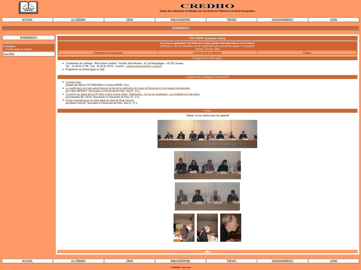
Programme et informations (108, 52)
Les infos (9, 53)
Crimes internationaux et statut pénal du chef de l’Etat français (100, 100)
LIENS (333, 19)
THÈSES (232, 260)
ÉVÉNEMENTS (28, 37)
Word (93, 69)
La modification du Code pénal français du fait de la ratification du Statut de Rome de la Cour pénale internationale (128, 88)
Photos (307, 52)
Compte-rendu (73, 82)
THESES (232, 19)
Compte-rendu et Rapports (207, 52)
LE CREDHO (78, 19)
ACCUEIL (27, 19)
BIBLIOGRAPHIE (180, 19)
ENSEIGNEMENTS (282, 19)
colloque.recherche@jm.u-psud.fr (144, 66)
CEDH (129, 19)
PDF (102, 69)
